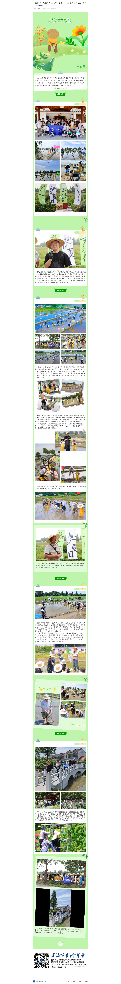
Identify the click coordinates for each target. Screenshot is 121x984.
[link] (41, 981)
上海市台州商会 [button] (37, 9)
